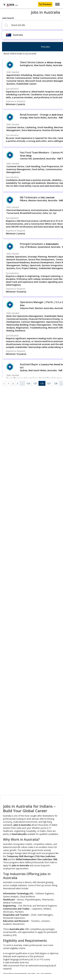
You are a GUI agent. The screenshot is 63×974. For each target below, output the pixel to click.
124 (28, 383)
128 (55, 383)
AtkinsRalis (52, 244)
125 (35, 383)
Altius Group (54, 62)
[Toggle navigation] (57, 4)
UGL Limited (47, 197)
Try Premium (45, 4)
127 (49, 383)
